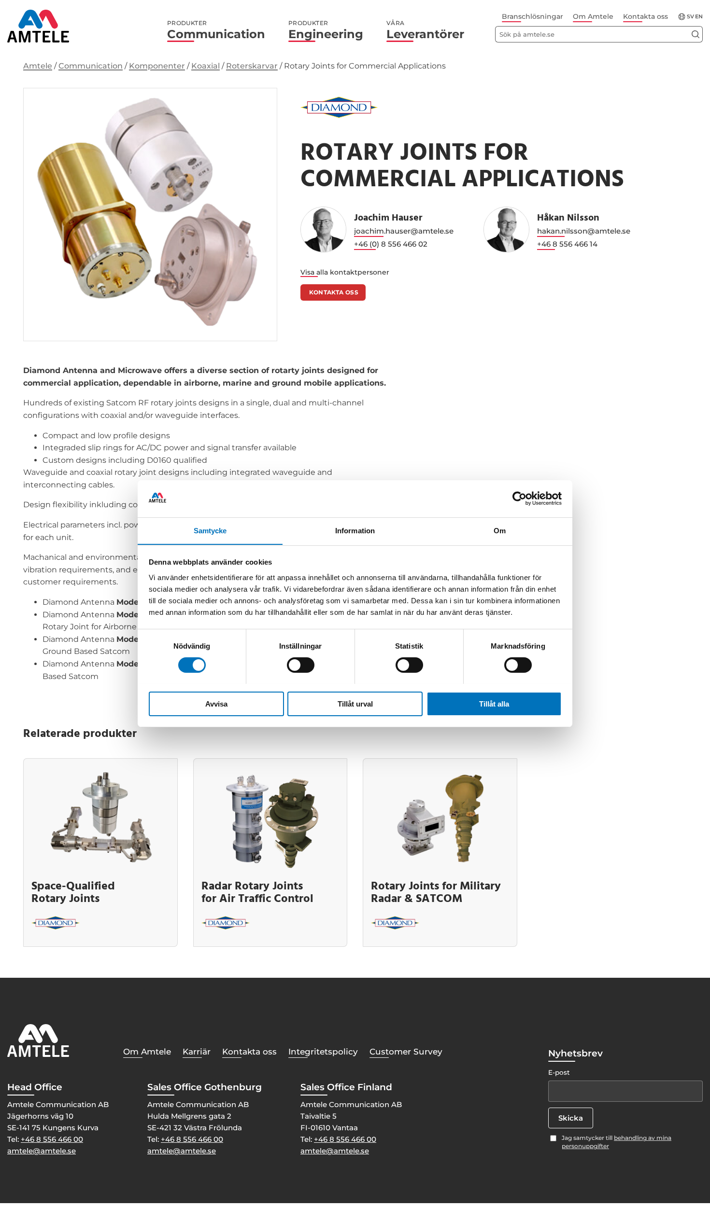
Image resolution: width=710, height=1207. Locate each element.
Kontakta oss (645, 16)
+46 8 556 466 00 (52, 1139)
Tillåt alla (494, 703)
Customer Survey (405, 1051)
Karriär (197, 1051)
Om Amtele (593, 16)
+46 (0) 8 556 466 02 (390, 244)
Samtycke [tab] (210, 530)
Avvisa (216, 703)
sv (690, 16)
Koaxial (205, 65)
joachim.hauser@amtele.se (404, 231)
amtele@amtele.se (41, 1150)
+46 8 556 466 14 (567, 244)
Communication (216, 30)
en (699, 16)
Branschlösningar (532, 16)
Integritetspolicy (323, 1051)
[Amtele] (38, 26)
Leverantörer (425, 30)
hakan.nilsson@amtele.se (583, 231)
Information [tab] (355, 530)
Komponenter (157, 65)
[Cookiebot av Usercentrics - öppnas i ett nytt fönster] (519, 498)
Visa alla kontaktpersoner (344, 272)
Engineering (325, 30)
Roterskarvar (252, 65)
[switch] (300, 665)
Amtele (37, 65)
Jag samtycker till (616, 1142)
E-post (559, 1072)
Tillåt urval (355, 703)
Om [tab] (500, 530)
